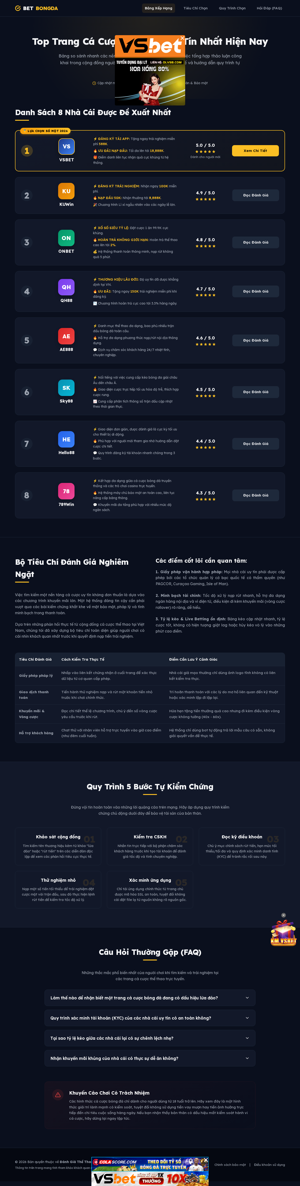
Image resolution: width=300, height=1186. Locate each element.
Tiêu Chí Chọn (196, 8)
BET (40, 8)
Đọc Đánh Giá (255, 195)
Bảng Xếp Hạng (158, 8)
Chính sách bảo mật (230, 1165)
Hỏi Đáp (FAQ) (269, 8)
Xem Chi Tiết (255, 150)
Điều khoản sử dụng (269, 1165)
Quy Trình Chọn (232, 8)
